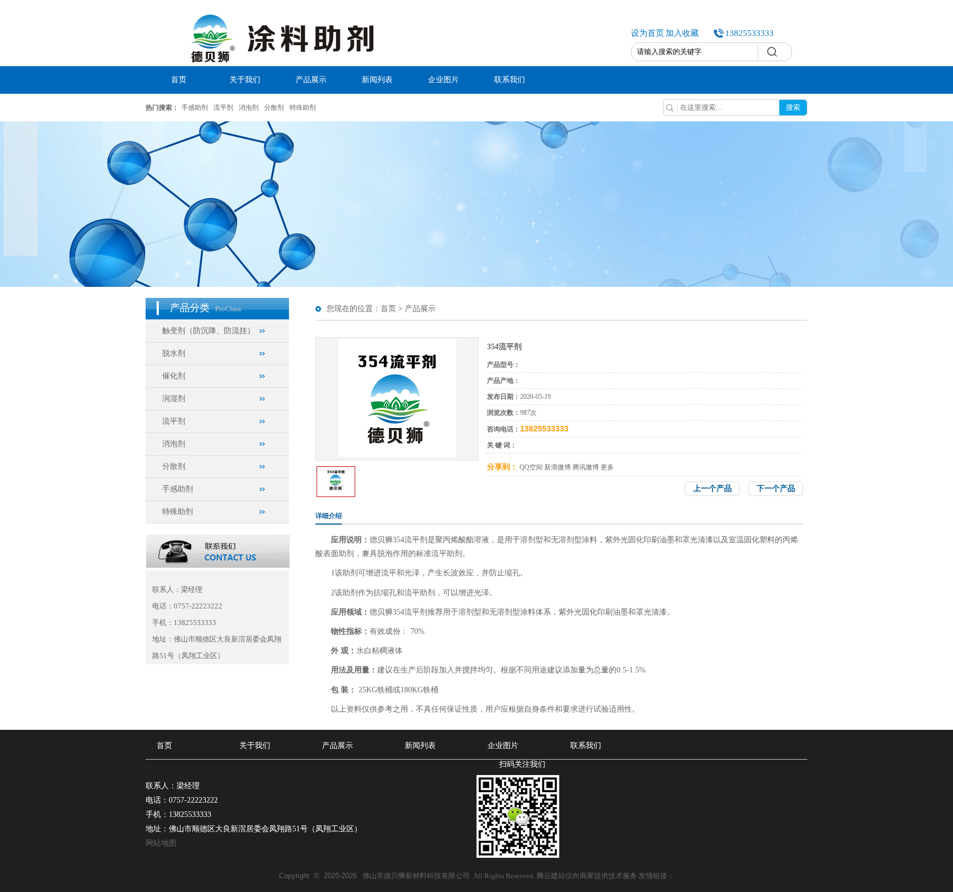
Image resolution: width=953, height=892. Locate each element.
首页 (178, 80)
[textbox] (694, 52)
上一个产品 (712, 488)
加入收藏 (682, 33)
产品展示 (311, 80)
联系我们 (509, 80)
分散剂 (274, 107)
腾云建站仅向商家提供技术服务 (587, 876)
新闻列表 (377, 80)
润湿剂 (173, 398)
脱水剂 (173, 353)
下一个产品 (776, 488)
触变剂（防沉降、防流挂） (208, 331)
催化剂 (173, 376)
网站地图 (161, 843)
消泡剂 (249, 107)
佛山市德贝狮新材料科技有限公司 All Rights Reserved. (408, 876)
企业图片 (443, 80)
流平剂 (223, 107)
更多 (607, 467)
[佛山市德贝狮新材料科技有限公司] (279, 64)
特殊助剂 (303, 107)
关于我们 (244, 80)
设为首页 (647, 33)
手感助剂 (194, 107)
